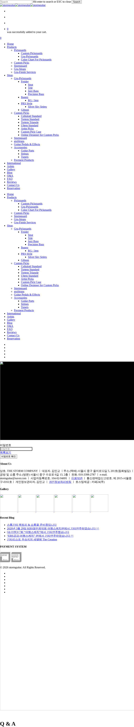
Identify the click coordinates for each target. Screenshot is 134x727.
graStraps (19, 291)
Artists (10, 316)
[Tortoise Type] (9, 510)
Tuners (24, 307)
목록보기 (5, 452)
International (14, 313)
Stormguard (20, 216)
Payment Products (24, 310)
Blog (9, 322)
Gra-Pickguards (29, 206)
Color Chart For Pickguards (36, 209)
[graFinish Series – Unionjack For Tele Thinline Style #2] (82, 510)
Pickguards (20, 200)
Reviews (12, 332)
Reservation (13, 338)
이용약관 (77, 478)
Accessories (20, 297)
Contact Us (13, 335)
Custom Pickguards (31, 203)
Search (76, 2)
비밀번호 (5, 445)
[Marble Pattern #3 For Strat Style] (99, 510)
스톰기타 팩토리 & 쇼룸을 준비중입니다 (32, 524)
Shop (10, 225)
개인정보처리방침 (60, 481)
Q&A (10, 326)
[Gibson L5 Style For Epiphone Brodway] (27, 510)
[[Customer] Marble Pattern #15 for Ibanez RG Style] (63, 510)
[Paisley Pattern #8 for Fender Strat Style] (45, 510)
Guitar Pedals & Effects (27, 294)
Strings (25, 304)
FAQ (10, 329)
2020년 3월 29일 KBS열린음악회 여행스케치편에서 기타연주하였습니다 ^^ (53, 528)
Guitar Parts (27, 300)
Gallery (11, 319)
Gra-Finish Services (25, 222)
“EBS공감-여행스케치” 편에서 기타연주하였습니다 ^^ (40, 535)
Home (10, 194)
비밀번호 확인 (8, 456)
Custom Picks (21, 213)
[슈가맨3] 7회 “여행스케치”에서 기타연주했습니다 (38, 532)
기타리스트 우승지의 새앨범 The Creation (32, 539)
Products (12, 197)
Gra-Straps (20, 219)
